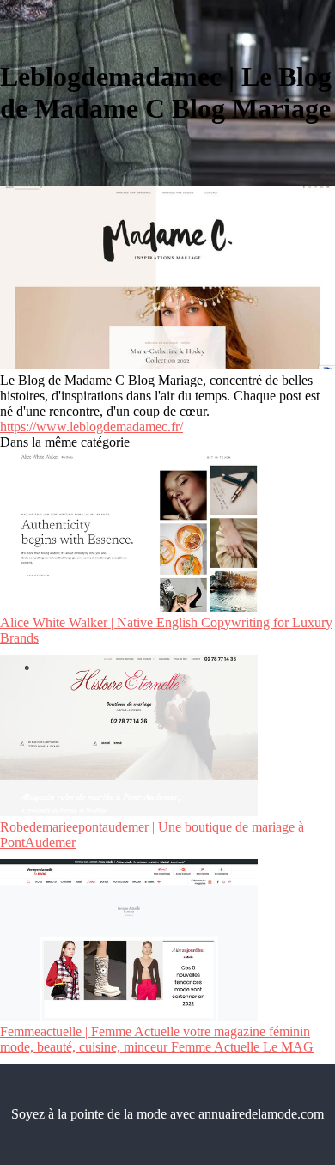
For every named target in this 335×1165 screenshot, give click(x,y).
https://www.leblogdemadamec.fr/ (91, 426)
